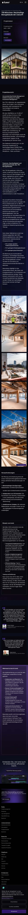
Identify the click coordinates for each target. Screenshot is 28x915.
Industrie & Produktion (6, 847)
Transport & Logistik (5, 845)
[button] (22, 2)
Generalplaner (4, 827)
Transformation (4, 863)
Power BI (3, 861)
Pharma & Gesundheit (6, 843)
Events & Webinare (5, 879)
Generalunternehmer (5, 825)
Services (3, 868)
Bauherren (3, 818)
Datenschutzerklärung (7, 896)
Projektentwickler (5, 829)
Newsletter (3, 884)
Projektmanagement (5, 809)
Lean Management (5, 813)
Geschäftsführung (5, 815)
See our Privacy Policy (7, 898)
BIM (2, 859)
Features (3, 854)
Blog (2, 877)
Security (3, 865)
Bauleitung (3, 811)
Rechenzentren (4, 840)
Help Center (4, 881)
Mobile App (3, 856)
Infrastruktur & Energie (6, 838)
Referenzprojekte (5, 874)
